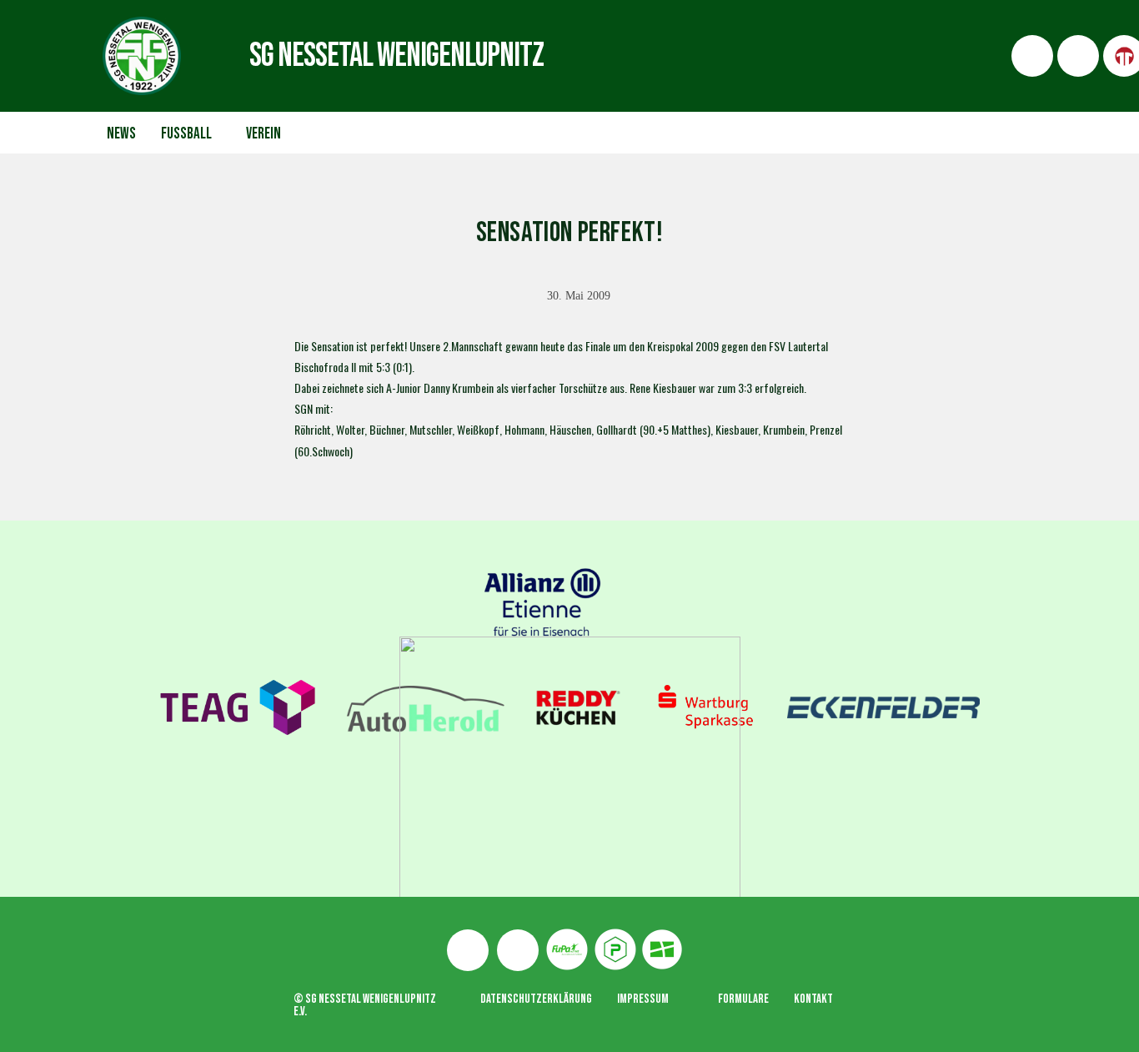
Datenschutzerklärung (536, 999)
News (121, 133)
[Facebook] (468, 950)
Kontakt (813, 999)
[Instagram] (518, 950)
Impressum (643, 999)
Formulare (743, 999)
